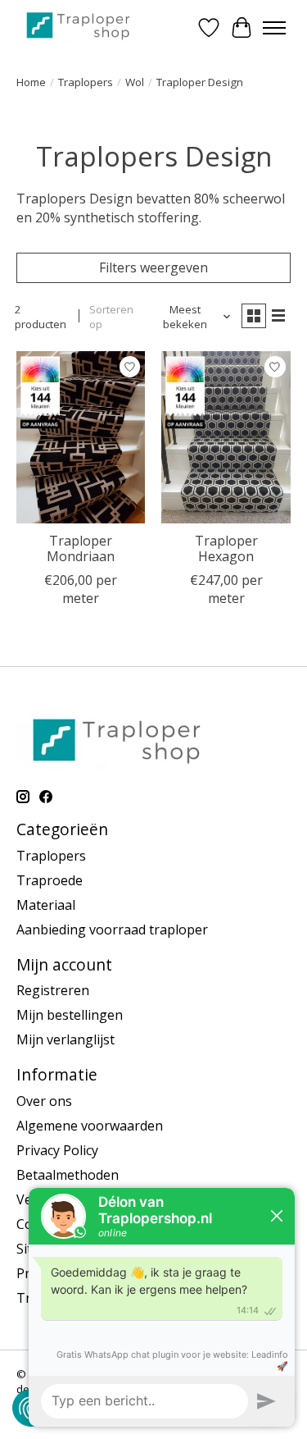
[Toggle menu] (274, 27)
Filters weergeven (153, 267)
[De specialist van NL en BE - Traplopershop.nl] (78, 25)
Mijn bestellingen (69, 1015)
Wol (134, 82)
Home (31, 82)
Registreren (52, 990)
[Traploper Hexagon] (225, 437)
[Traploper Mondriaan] (80, 437)
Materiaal (45, 905)
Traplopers (85, 82)
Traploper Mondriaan (81, 548)
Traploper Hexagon (226, 548)
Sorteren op (111, 316)
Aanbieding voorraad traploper (112, 930)
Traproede (49, 880)
